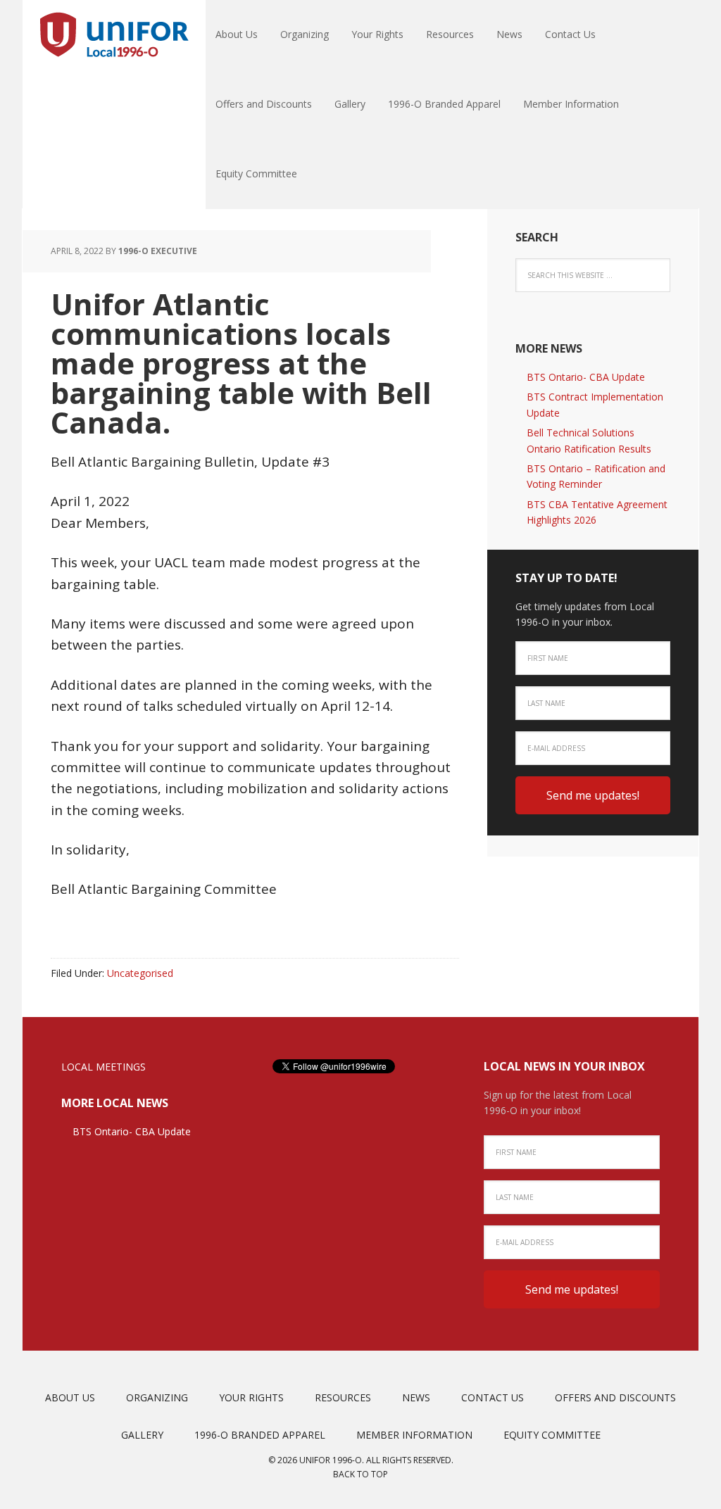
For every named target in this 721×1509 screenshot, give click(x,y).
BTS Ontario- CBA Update (586, 377)
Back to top (360, 1474)
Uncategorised (140, 973)
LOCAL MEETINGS (103, 1066)
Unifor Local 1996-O (114, 35)
